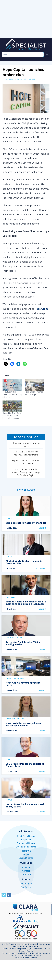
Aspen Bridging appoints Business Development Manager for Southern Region (26, 472)
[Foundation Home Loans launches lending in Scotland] (12, 384)
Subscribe (26, 874)
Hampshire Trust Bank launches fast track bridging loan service (12, 415)
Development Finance (26, 846)
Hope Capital (42, 308)
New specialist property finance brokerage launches (24, 724)
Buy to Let (10, 597)
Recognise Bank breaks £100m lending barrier (23, 643)
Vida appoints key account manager (26, 522)
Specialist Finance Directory (14, 79)
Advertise (26, 867)
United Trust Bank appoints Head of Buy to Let (25, 805)
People (9, 518)
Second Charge (26, 857)
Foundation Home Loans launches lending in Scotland (12, 394)
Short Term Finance (15, 678)
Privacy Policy (26, 883)
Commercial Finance (15, 638)
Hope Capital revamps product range (34, 393)
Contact (26, 870)
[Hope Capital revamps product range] (34, 384)
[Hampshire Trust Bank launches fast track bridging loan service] (12, 406)
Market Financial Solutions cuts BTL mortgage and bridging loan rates (26, 602)
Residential (26, 850)
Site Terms (26, 887)
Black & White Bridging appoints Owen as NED (24, 562)
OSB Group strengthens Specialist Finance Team (25, 765)
